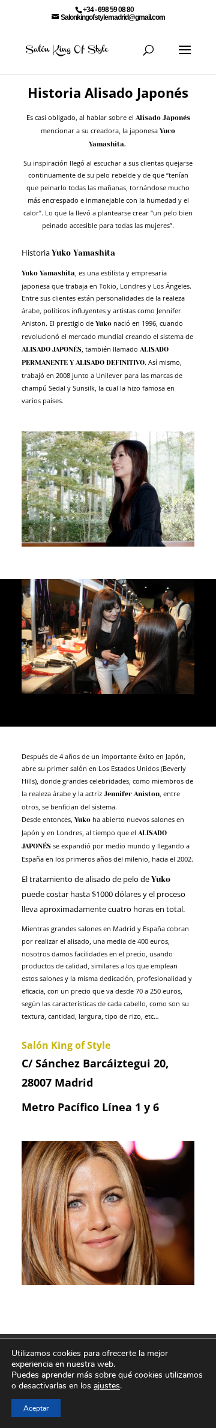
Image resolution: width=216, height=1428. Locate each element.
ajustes (107, 1386)
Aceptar (36, 1408)
